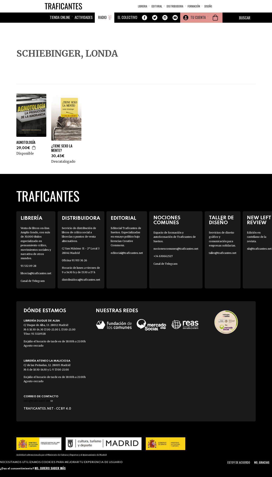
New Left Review (259, 220)
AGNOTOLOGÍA (25, 142)
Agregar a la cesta (34, 148)
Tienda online (60, 17)
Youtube (175, 18)
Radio (102, 17)
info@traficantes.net (38, 400)
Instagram (165, 18)
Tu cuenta (198, 17)
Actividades (84, 17)
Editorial (157, 6)
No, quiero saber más (50, 468)
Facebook (144, 18)
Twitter (155, 18)
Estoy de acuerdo (238, 462)
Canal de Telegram (33, 281)
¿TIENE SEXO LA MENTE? (61, 148)
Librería (31, 218)
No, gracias (261, 462)
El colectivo (127, 17)
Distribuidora (175, 6)
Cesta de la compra (215, 18)
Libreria (142, 6)
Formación (194, 6)
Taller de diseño (221, 220)
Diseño (208, 6)
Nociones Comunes (166, 220)
